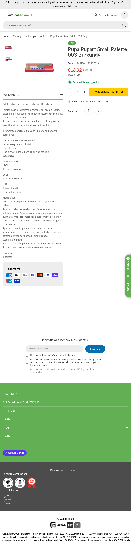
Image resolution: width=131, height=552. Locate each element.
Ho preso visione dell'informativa (52, 355)
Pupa (70, 63)
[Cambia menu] (4, 15)
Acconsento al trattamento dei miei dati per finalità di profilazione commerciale (62, 371)
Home (6, 36)
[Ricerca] (124, 25)
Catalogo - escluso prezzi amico (29, 36)
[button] (128, 276)
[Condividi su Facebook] (88, 111)
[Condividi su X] (98, 111)
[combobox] (65, 25)
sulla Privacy (69, 355)
